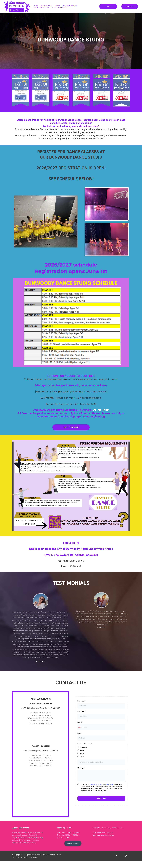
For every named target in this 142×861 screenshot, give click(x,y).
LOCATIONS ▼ (46, 5)
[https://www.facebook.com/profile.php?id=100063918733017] (116, 855)
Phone (80, 722)
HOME (35, 5)
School (82, 753)
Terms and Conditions (19, 857)
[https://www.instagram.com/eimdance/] (126, 855)
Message (81, 768)
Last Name (81, 711)
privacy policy (109, 784)
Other (82, 757)
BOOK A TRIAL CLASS (41, 7)
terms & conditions (96, 784)
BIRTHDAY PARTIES (70, 5)
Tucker (82, 750)
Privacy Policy (33, 857)
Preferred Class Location (85, 744)
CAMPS (57, 5)
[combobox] (80, 727)
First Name (81, 701)
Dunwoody (83, 747)
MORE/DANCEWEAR (59, 7)
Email (79, 733)
